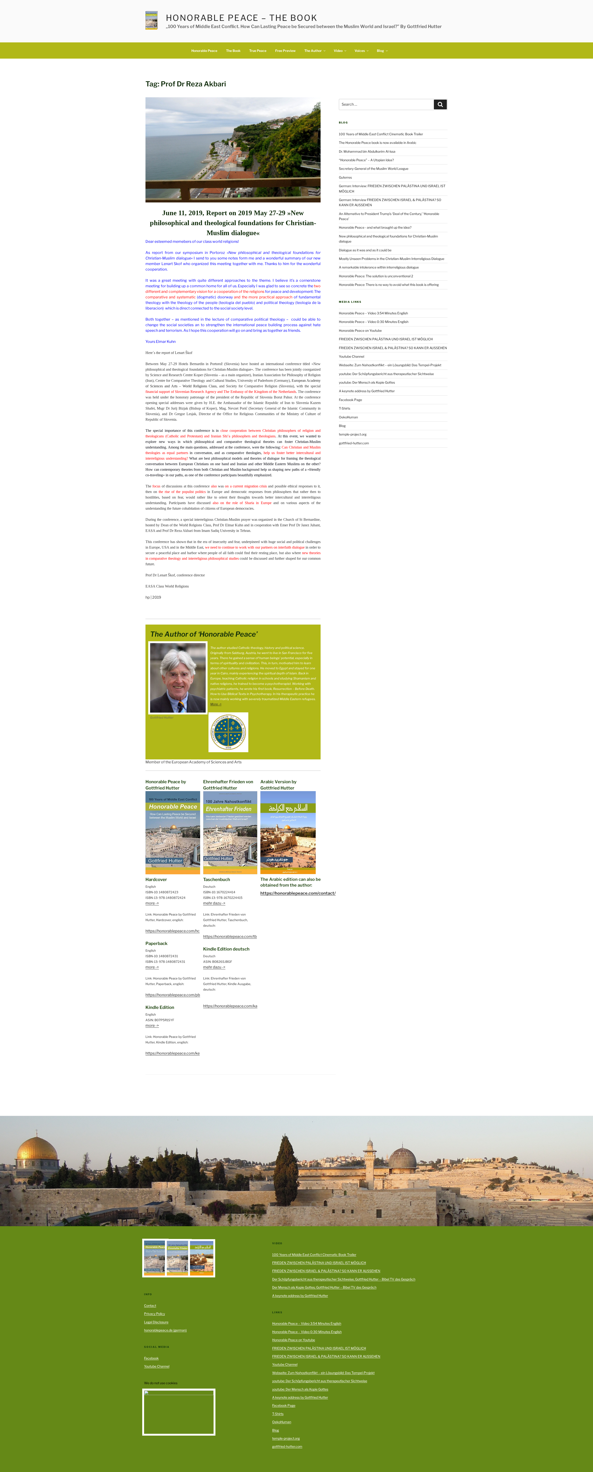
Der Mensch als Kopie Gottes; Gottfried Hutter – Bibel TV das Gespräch (324, 1287)
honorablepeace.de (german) (165, 1330)
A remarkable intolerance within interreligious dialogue (379, 267)
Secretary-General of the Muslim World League (373, 169)
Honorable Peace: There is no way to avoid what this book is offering (389, 285)
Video (338, 51)
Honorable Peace (204, 51)
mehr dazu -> (214, 903)
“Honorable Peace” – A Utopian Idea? (366, 160)
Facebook (151, 1358)
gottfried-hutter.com (354, 443)
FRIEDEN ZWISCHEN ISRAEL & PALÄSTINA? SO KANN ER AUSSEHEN (393, 348)
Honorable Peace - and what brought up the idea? (375, 227)
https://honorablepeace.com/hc (172, 931)
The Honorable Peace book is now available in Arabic (377, 143)
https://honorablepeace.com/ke (172, 1053)
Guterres (345, 177)
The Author (313, 51)
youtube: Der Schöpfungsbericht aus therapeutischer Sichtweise (386, 374)
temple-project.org (352, 434)
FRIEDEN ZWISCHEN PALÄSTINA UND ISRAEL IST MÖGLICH (386, 339)
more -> (152, 903)
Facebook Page (350, 400)
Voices (360, 51)
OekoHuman (348, 417)
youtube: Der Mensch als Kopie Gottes (367, 382)
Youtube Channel (351, 356)
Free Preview (285, 51)
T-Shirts (344, 408)
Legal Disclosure (156, 1322)
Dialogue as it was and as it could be (365, 250)
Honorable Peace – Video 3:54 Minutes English (373, 313)
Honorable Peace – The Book (242, 18)
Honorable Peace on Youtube (360, 330)
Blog (380, 51)
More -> (215, 704)
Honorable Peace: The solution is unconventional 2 (376, 276)
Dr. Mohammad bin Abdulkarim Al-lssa (367, 151)
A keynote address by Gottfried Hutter (367, 391)
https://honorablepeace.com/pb (172, 995)
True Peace (257, 51)
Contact (150, 1306)
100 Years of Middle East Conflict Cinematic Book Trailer (381, 134)
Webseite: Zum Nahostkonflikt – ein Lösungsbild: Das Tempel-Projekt (390, 365)
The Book (233, 51)
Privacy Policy (154, 1314)
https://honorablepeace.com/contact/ (298, 893)
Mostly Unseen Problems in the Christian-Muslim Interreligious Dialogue (391, 259)
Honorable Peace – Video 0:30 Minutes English (373, 322)
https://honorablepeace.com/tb (230, 936)
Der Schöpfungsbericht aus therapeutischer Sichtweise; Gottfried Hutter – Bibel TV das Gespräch (343, 1279)
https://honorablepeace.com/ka (230, 1006)
